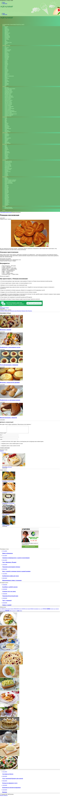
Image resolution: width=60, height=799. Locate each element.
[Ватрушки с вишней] (11, 327)
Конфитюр (7, 134)
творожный (13, 610)
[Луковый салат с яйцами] (9, 690)
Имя (1, 434)
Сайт (1, 439)
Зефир (6, 147)
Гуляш (6, 60)
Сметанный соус (8, 162)
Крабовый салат (8, 92)
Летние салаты (8, 98)
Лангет (6, 71)
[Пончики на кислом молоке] (9, 703)
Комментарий (3, 432)
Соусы (4, 159)
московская (2, 307)
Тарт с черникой (5, 514)
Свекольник (7, 37)
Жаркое (6, 63)
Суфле (6, 205)
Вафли (6, 177)
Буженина (7, 56)
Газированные (8, 128)
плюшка (7, 307)
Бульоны (7, 28)
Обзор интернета (8, 207)
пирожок (52, 608)
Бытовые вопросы (9, 208)
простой (1, 610)
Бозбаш (6, 26)
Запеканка (7, 199)
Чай (5, 119)
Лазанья (6, 70)
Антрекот (7, 47)
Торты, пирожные (8, 182)
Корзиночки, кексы (9, 183)
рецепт (4, 610)
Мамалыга (7, 73)
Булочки (6, 188)
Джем (6, 141)
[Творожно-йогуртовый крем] (8, 502)
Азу (5, 46)
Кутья (6, 150)
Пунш (6, 117)
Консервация (7, 143)
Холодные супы (8, 42)
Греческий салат (8, 89)
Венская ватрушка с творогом (8, 417)
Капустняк (7, 29)
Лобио (6, 72)
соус (11, 610)
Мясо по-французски (9, 75)
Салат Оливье (8, 105)
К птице (6, 173)
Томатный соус (8, 166)
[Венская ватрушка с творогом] (11, 415)
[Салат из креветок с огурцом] (9, 768)
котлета (23, 608)
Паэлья (6, 80)
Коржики (6, 178)
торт (18, 610)
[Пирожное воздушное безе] (8, 742)
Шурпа (6, 43)
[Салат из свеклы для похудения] (8, 716)
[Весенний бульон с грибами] (8, 624)
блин (0, 608)
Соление (7, 138)
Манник (6, 198)
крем (26, 608)
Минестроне (7, 32)
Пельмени (7, 81)
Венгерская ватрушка (7, 466)
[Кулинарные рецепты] (6, 11)
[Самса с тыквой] (8, 524)
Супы (3, 25)
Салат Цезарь (8, 109)
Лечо (6, 136)
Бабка (6, 48)
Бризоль (6, 54)
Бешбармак (7, 50)
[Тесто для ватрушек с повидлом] (11, 362)
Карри (6, 66)
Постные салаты (8, 102)
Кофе (6, 120)
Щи (5, 44)
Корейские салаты (9, 91)
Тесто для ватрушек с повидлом (9, 364)
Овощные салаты (8, 100)
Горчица (6, 170)
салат (7, 610)
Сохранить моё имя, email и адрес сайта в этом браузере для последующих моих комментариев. (22, 441)
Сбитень (6, 123)
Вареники (7, 57)
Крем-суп (7, 30)
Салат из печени (8, 104)
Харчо (6, 41)
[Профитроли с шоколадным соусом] (11, 345)
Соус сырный (8, 164)
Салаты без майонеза (9, 110)
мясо (39, 608)
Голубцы (6, 59)
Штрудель (7, 196)
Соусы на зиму (8, 165)
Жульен (6, 64)
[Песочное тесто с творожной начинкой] (9, 651)
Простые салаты (8, 103)
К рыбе (6, 174)
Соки (6, 129)
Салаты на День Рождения (10, 111)
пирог (48, 608)
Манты (6, 74)
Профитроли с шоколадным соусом (10, 347)
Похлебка (7, 35)
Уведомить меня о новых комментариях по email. (12, 443)
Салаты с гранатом (9, 114)
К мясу (6, 172)
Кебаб (6, 68)
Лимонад (7, 127)
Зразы (6, 65)
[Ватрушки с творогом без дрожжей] (11, 380)
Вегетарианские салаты (10, 88)
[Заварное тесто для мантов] (9, 755)
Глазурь (6, 203)
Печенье (6, 185)
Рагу (6, 85)
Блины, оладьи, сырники (10, 180)
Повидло (7, 135)
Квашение (7, 142)
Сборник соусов (8, 161)
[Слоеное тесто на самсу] (8, 491)
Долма (6, 61)
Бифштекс (7, 53)
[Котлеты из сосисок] (9, 677)
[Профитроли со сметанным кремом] (11, 397)
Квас (6, 121)
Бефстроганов (8, 49)
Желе (6, 146)
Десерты (4, 144)
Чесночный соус (8, 168)
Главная (2, 212)
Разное (4, 206)
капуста (18, 608)
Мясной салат (8, 93)
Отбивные (7, 78)
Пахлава (6, 190)
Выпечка (4, 176)
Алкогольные (7, 131)
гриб (6, 608)
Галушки (6, 58)
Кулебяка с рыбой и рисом (8, 480)
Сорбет (6, 156)
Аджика (6, 140)
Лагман (6, 31)
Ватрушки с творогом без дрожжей (10, 382)
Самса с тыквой (5, 525)
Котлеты (6, 69)
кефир (21, 608)
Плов (6, 82)
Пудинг (6, 155)
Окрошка (7, 33)
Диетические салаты (9, 96)
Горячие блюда (6, 45)
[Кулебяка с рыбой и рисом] (8, 479)
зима (15, 608)
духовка (8, 608)
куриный (28, 608)
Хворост (6, 186)
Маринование (8, 137)
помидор (57, 608)
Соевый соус (7, 163)
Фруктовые (7, 126)
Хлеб (6, 184)
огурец (41, 608)
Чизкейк (6, 195)
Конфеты (7, 149)
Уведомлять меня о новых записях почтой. (10, 445)
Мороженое (7, 152)
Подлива (7, 83)
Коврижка (7, 204)
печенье (45, 608)
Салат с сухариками (9, 106)
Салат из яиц (7, 99)
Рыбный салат (8, 94)
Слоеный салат (8, 115)
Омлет (6, 77)
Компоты (7, 125)
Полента (6, 84)
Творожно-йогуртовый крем (8, 503)
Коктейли (7, 130)
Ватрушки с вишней (5, 329)
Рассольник (7, 36)
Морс (6, 122)
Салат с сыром (8, 107)
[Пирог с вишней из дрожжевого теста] (11, 664)
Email (1, 437)
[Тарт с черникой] (8, 513)
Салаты (4, 86)
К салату (6, 175)
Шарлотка (7, 197)
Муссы (6, 153)
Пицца (6, 193)
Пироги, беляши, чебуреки (10, 179)
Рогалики (7, 187)
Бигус (6, 51)
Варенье (6, 133)
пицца (54, 608)
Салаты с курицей (9, 95)
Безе (6, 145)
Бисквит (6, 189)
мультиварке (36, 608)
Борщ (6, 27)
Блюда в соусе (8, 169)
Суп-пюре (7, 39)
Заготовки (5, 132)
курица (31, 608)
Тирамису (7, 157)
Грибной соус (7, 171)
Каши (6, 67)
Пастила (6, 154)
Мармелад (7, 151)
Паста (6, 79)
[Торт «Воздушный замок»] (9, 729)
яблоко (21, 610)
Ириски (6, 148)
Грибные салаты (8, 90)
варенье (3, 608)
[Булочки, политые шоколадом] (8, 638)
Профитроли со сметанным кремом (10, 400)
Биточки (6, 52)
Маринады (7, 167)
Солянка (6, 38)
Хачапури (7, 194)
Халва (6, 158)
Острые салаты (8, 101)
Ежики (6, 62)
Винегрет (7, 87)
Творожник (7, 201)
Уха (5, 40)
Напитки (4, 116)
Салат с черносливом (9, 108)
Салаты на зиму (8, 112)
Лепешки (7, 191)
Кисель (6, 124)
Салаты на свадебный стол (11, 113)
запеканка (12, 608)
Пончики (6, 200)
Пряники (6, 192)
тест (16, 610)
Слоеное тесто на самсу (7, 492)
